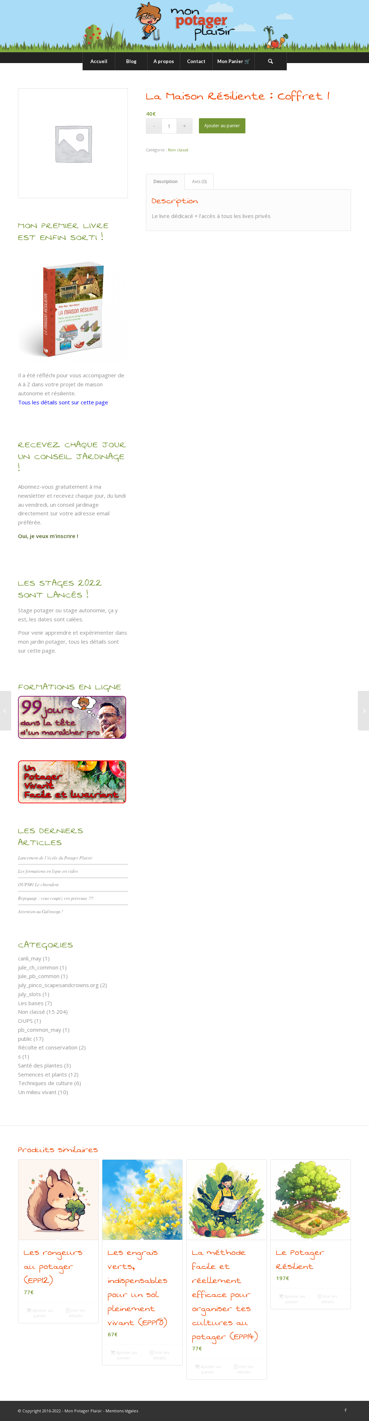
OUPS (25, 1020)
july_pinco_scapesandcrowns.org (58, 985)
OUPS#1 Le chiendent (38, 884)
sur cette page (36, 650)
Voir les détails (77, 1312)
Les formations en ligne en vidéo (48, 871)
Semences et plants (42, 1074)
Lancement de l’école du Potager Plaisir (55, 857)
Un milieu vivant (37, 1092)
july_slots (29, 994)
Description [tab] (166, 181)
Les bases (31, 1003)
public (25, 1038)
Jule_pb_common (38, 976)
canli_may (29, 958)
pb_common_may (39, 1029)
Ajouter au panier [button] (42, 1312)
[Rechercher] (270, 61)
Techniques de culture (45, 1083)
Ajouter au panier (222, 126)
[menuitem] (99, 61)
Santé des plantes (40, 1065)
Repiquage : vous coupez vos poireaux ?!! (55, 898)
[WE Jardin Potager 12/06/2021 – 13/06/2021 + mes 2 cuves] (5, 711)
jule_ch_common (38, 967)
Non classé (31, 1011)
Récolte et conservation (47, 1047)
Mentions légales (122, 1410)
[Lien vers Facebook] (345, 1410)
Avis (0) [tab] (199, 181)
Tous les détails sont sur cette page (63, 402)
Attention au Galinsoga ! (40, 911)
